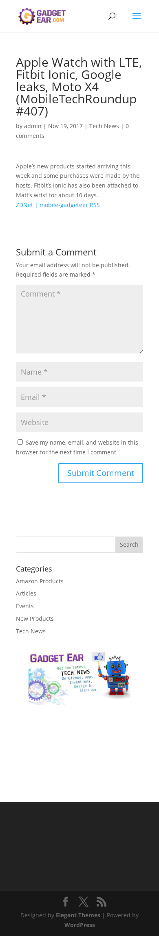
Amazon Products (40, 581)
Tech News (104, 126)
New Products (35, 618)
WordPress (79, 925)
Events (25, 606)
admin (33, 126)
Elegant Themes (78, 915)
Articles (26, 593)
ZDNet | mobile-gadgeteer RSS (58, 205)
